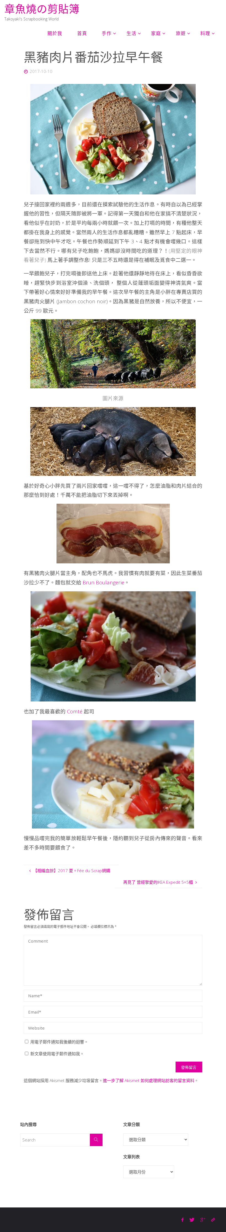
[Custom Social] (212, 1219)
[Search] (96, 1140)
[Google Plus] (202, 1219)
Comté (74, 711)
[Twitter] (192, 1219)
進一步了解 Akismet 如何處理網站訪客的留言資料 (148, 1080)
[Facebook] (183, 1219)
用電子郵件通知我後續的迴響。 (59, 1041)
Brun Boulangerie (103, 582)
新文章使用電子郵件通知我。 (57, 1053)
